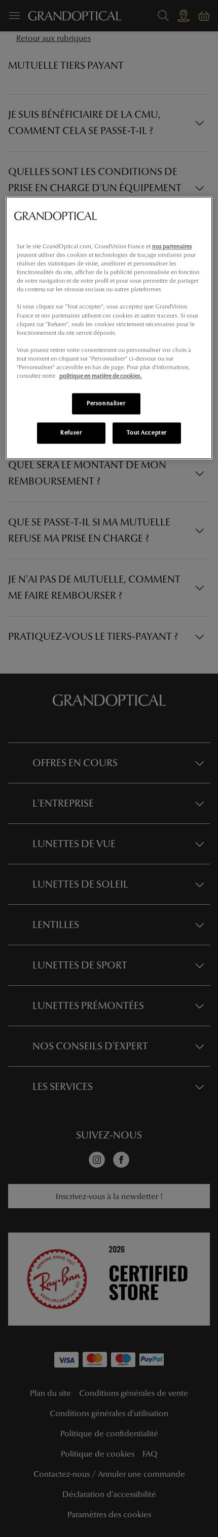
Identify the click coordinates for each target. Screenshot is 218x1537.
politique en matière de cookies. (100, 375)
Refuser (71, 432)
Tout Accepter (146, 432)
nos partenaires (172, 246)
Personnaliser (106, 403)
